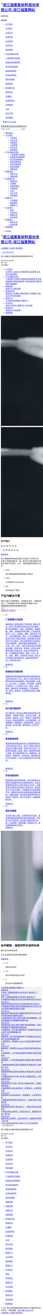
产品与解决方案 (12, 54)
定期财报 (9, 105)
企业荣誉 (9, 41)
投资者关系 (10, 88)
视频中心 (13, 205)
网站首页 (9, 133)
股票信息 (9, 92)
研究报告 (9, 118)
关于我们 (9, 24)
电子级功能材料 (12, 67)
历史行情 (9, 113)
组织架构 (9, 50)
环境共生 (13, 212)
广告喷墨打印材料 (13, 58)
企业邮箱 (4, 248)
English (8, 231)
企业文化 (9, 33)
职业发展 (13, 224)
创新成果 (13, 176)
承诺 (12, 210)
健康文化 (13, 215)
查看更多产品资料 (8, 611)
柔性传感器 (10, 79)
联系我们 (9, 220)
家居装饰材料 (11, 71)
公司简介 (9, 28)
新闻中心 (9, 198)
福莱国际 (9, 227)
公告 (7, 109)
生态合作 (9, 45)
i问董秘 (8, 96)
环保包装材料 (11, 75)
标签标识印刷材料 (13, 62)
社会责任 (9, 208)
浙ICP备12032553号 (26, 1310)
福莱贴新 (9, 84)
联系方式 (13, 222)
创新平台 (13, 174)
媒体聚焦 (13, 203)
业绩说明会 (10, 101)
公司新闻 (13, 200)
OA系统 (12, 248)
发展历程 (9, 37)
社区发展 (13, 217)
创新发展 (9, 171)
